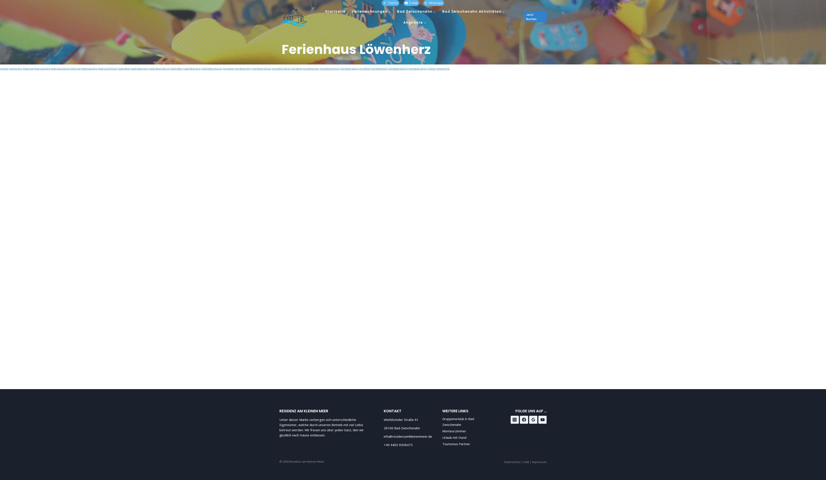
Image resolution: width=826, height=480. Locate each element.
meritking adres (281, 68)
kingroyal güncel (60, 68)
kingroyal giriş (42, 68)
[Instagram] (515, 420)
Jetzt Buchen (531, 17)
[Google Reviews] (533, 420)
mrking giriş (15, 68)
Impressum (539, 462)
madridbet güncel (159, 68)
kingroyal (28, 68)
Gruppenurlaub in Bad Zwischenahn (458, 422)
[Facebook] (524, 420)
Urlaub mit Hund (454, 437)
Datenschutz (512, 462)
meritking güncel (261, 68)
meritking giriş (242, 68)
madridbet (124, 68)
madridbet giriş (139, 68)
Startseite (335, 11)
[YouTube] (542, 420)
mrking (4, 68)
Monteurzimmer (454, 431)
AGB (526, 462)
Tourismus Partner (456, 444)
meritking (228, 68)
